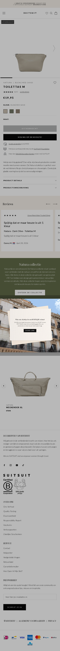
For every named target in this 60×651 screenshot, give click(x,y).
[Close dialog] (58, 300)
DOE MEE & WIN (29, 330)
